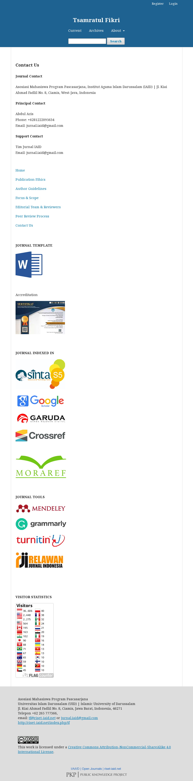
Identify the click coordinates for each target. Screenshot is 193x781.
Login (173, 3)
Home (20, 170)
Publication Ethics (30, 179)
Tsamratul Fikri (96, 20)
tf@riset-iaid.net (42, 718)
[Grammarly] (41, 528)
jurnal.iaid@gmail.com (79, 718)
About (116, 30)
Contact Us (24, 225)
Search (115, 41)
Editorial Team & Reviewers (38, 207)
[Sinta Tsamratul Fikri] (40, 387)
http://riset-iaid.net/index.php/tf (44, 722)
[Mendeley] (41, 512)
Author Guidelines (31, 188)
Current (74, 30)
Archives (96, 30)
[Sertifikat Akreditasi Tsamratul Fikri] (40, 333)
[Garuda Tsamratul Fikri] (41, 423)
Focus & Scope (27, 198)
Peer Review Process (32, 216)
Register (158, 3)
